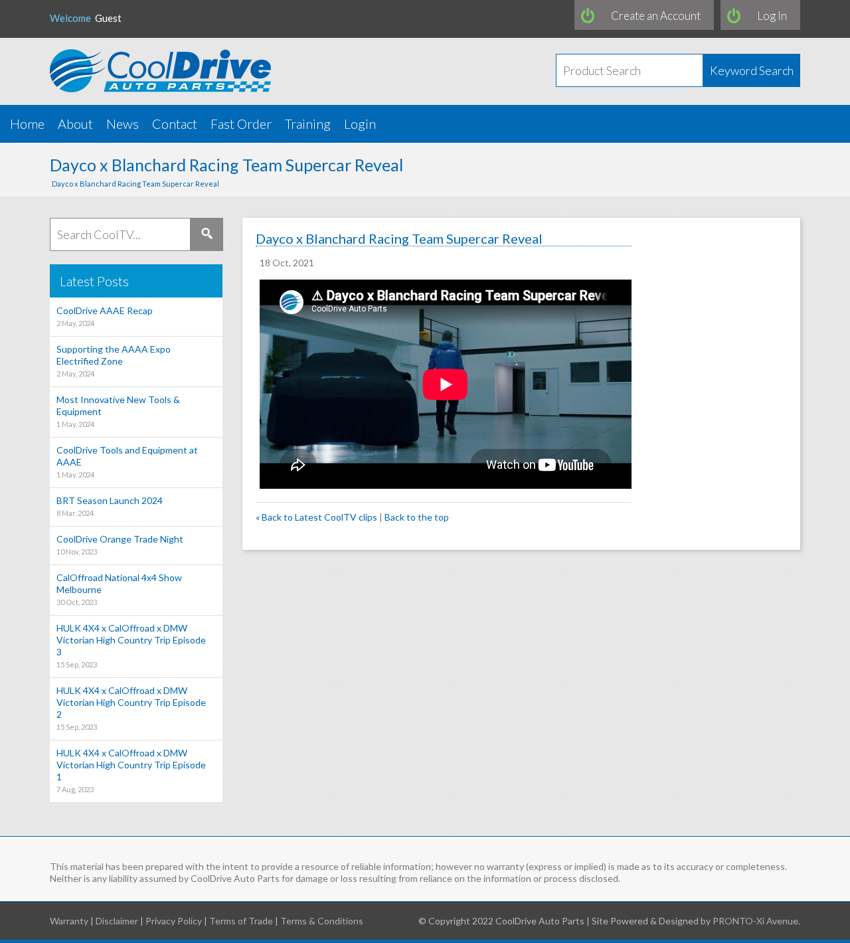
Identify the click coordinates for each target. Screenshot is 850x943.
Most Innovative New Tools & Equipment (118, 411)
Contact (174, 123)
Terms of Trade (241, 920)
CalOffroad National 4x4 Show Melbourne (119, 589)
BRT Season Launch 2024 (109, 506)
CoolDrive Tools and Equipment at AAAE (127, 461)
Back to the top (416, 517)
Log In (772, 16)
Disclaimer (117, 920)
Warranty (69, 920)
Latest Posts (94, 281)
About (75, 123)
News (122, 123)
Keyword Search (752, 70)
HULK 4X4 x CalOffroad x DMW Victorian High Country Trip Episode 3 (131, 645)
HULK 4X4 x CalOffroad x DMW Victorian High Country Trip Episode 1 (131, 770)
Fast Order (241, 123)
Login (360, 123)
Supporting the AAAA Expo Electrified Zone (113, 360)
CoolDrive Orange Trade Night (119, 544)
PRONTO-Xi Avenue (755, 920)
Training (308, 123)
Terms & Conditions (321, 920)
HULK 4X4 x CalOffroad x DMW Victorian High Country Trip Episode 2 (131, 708)
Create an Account (656, 16)
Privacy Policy (173, 920)
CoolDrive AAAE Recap (104, 316)
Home (27, 123)
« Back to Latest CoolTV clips (316, 517)
